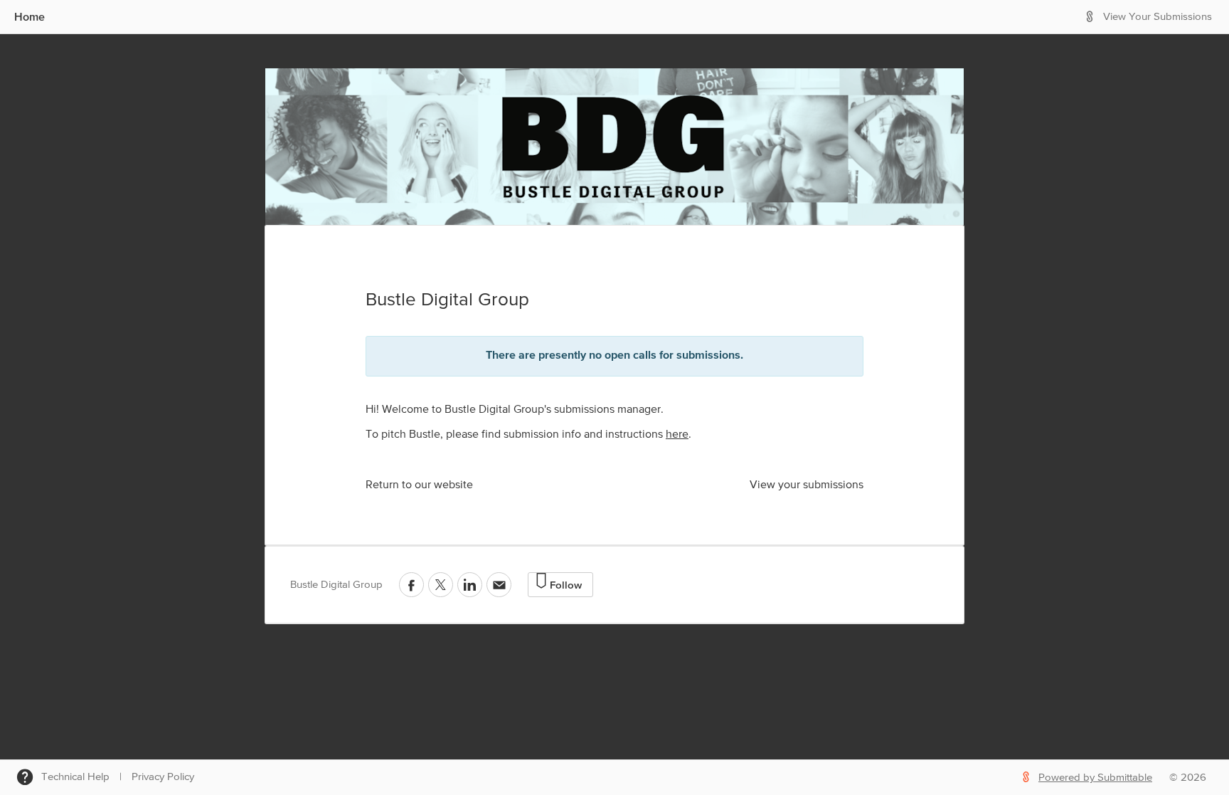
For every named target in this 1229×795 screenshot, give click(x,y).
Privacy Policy (163, 777)
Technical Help (75, 777)
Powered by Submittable (1095, 777)
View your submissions (806, 485)
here (677, 435)
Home (29, 16)
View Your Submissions (1157, 16)
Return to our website (419, 485)
